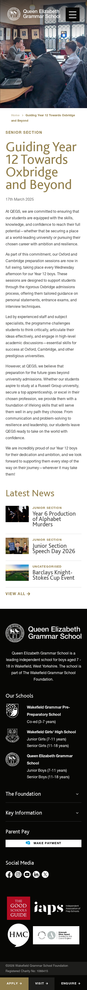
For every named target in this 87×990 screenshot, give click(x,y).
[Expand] (78, 794)
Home (15, 115)
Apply (12, 983)
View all (16, 594)
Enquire (69, 983)
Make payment (46, 843)
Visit (39, 983)
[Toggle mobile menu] (73, 14)
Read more (43, 518)
